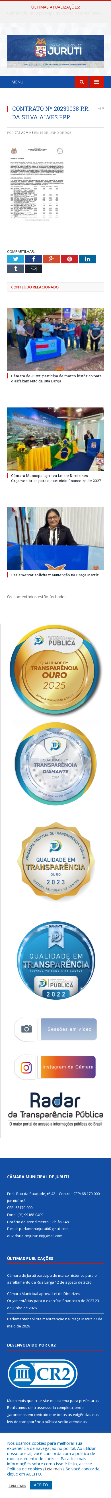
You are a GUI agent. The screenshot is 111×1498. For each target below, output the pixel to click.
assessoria (46, 1407)
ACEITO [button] (41, 1484)
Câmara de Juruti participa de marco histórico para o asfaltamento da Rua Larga (56, 378)
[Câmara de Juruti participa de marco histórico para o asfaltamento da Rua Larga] (55, 339)
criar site (41, 1400)
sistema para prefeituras (77, 1400)
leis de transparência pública (32, 1421)
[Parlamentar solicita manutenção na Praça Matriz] (55, 538)
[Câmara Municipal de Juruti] (55, 50)
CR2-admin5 (24, 132)
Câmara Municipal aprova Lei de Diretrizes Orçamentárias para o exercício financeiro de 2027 (57, 13)
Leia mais (53, 1469)
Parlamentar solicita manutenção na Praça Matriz (55, 574)
